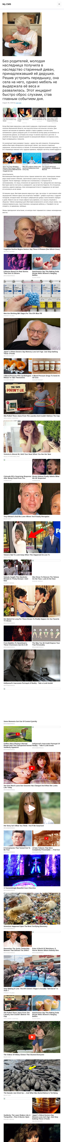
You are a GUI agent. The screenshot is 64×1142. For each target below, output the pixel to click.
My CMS (6, 4)
